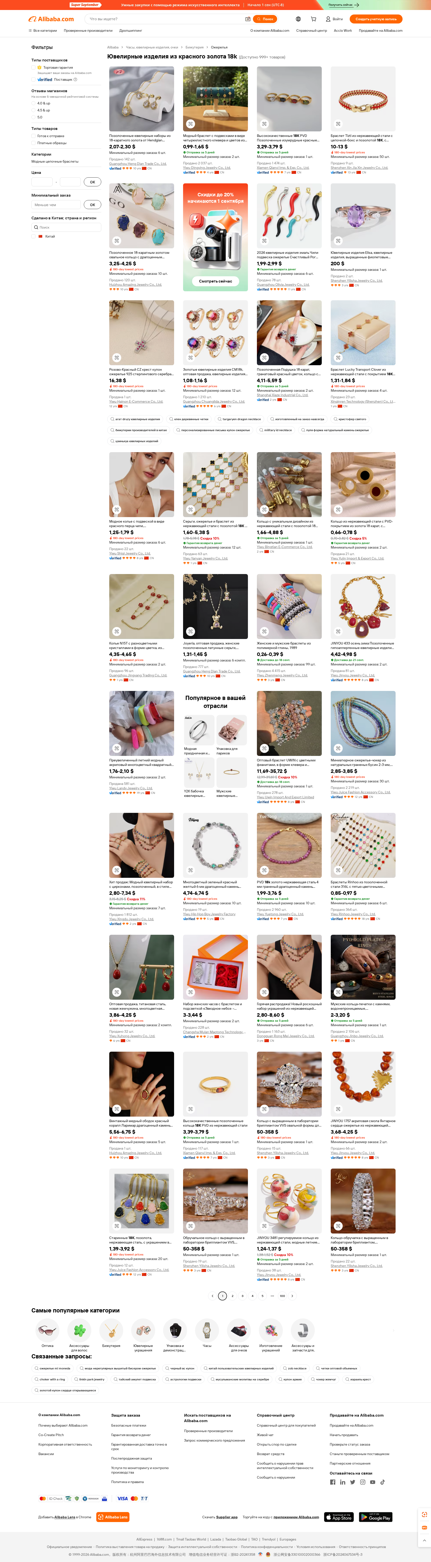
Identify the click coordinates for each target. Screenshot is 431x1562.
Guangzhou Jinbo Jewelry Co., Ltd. (357, 1036)
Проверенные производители (208, 1431)
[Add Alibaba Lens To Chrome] (112, 1517)
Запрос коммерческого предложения (214, 1440)
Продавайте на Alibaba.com (351, 1425)
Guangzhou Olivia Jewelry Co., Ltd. (283, 285)
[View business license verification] (260, 1554)
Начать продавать (344, 1435)
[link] (424, 1514)
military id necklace (278, 430)
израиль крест (360, 1379)
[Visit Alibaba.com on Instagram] (363, 1482)
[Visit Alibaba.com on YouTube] (373, 1482)
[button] (248, 19)
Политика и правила (127, 1482)
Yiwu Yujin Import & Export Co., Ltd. (357, 558)
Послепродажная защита (131, 1458)
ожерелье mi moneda (55, 1368)
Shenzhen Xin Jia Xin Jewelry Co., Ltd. (359, 168)
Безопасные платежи (128, 1425)
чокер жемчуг (326, 1379)
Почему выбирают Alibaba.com (63, 1425)
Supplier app (227, 1517)
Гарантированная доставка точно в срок (139, 1446)
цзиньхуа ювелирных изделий (136, 441)
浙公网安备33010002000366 (297, 1555)
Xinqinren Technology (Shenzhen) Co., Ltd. (363, 401)
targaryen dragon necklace (242, 419)
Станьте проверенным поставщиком (359, 1454)
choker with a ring (52, 1379)
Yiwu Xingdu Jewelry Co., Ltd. (131, 919)
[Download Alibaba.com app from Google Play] (376, 1517)
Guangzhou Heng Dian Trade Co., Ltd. (138, 164)
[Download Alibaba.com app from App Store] (339, 1517)
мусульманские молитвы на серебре (242, 1379)
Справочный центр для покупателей (286, 1425)
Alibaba (112, 47)
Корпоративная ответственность (65, 1444)
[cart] (314, 20)
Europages (288, 1539)
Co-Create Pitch (51, 1435)
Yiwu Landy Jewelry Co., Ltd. (131, 788)
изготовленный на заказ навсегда (299, 419)
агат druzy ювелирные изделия (137, 419)
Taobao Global (236, 1539)
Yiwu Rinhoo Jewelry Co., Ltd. (353, 914)
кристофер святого (352, 419)
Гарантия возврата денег (131, 1435)
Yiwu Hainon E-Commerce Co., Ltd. (136, 401)
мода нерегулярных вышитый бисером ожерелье (120, 1368)
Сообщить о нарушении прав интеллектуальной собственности (285, 1465)
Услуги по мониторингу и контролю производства (140, 1470)
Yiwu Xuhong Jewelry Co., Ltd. (132, 1036)
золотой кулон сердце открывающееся (68, 1390)
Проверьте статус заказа (350, 1444)
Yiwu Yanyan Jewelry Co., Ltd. (205, 558)
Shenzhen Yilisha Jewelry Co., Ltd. (357, 281)
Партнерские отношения (350, 1463)
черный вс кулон (182, 1368)
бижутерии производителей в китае (141, 430)
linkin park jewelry (91, 1379)
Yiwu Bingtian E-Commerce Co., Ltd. (285, 547)
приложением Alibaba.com (296, 1517)
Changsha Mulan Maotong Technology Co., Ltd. (215, 1032)
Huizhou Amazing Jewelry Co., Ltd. (135, 285)
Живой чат (265, 1435)
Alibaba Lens (64, 1517)
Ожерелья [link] (219, 47)
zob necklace (297, 1368)
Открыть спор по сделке (277, 1444)
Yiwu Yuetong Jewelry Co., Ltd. (280, 914)
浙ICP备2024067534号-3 (342, 1555)
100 (282, 1296)
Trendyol (268, 1539)
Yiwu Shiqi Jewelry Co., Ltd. (130, 553)
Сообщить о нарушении (276, 1477)
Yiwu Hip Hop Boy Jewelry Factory (209, 914)
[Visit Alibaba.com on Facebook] (333, 1482)
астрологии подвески (185, 1379)
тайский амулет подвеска (137, 1379)
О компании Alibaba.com (59, 1415)
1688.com (164, 1539)
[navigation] (66, 672)
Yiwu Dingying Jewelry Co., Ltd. (207, 168)
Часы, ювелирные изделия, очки (152, 47)
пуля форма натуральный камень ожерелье (337, 430)
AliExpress (144, 1539)
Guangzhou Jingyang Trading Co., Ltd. (138, 675)
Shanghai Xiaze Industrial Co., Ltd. (282, 395)
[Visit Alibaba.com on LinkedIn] (343, 1482)
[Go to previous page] (212, 1295)
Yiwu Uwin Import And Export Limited (285, 797)
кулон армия (293, 1379)
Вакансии (46, 1454)
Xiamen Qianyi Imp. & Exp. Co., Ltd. (283, 168)
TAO (254, 1539)
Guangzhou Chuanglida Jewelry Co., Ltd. (214, 401)
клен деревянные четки (191, 419)
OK (92, 182)
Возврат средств (270, 1454)
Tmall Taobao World (191, 1539)
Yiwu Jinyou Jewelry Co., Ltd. (353, 675)
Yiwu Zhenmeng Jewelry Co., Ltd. (282, 675)
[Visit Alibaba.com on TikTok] (383, 1482)
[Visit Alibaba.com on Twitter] (353, 1482)
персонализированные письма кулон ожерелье (215, 430)
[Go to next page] (292, 1295)
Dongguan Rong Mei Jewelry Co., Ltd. (286, 1036)
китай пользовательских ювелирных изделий (241, 1368)
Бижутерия (195, 47)
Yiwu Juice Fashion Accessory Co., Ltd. (361, 792)
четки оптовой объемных (339, 1368)
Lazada (215, 1539)
